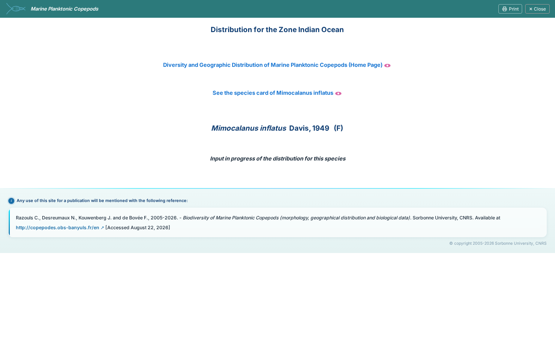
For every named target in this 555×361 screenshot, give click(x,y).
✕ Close (537, 9)
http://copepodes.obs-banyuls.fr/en (57, 227)
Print (514, 9)
